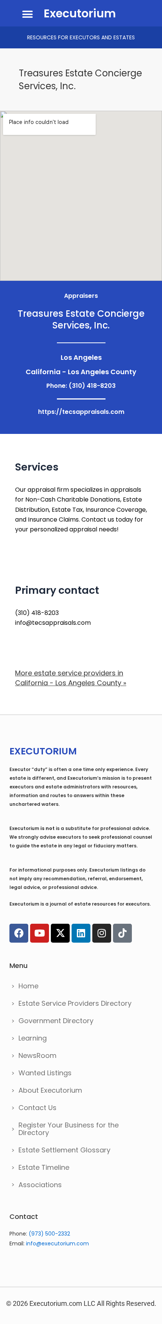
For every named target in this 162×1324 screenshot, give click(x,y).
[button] (27, 14)
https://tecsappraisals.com (81, 411)
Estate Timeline (43, 1167)
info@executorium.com (57, 1243)
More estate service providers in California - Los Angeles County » (70, 678)
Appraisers (81, 295)
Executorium (80, 13)
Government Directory (55, 1020)
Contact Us (37, 1107)
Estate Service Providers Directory (74, 1003)
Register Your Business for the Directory (68, 1128)
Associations (40, 1184)
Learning (32, 1038)
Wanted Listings (45, 1073)
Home (28, 986)
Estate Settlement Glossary (64, 1150)
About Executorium (50, 1090)
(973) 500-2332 (49, 1233)
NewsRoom (37, 1055)
